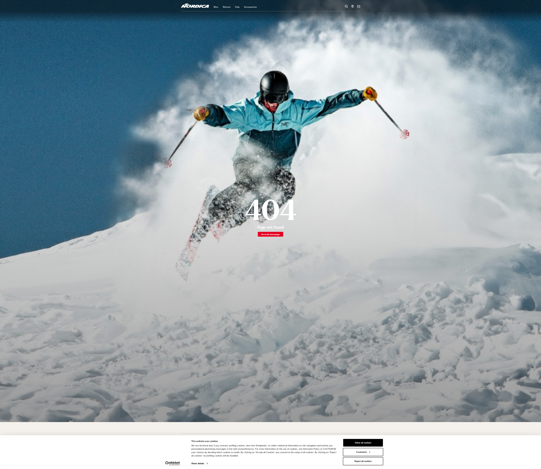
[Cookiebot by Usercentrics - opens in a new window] (172, 463)
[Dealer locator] (352, 6)
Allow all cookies (363, 443)
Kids (237, 6)
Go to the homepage (270, 234)
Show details (197, 463)
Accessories (250, 6)
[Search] (346, 6)
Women (227, 6)
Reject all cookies (363, 461)
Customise (361, 452)
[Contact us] (358, 6)
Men (216, 6)
